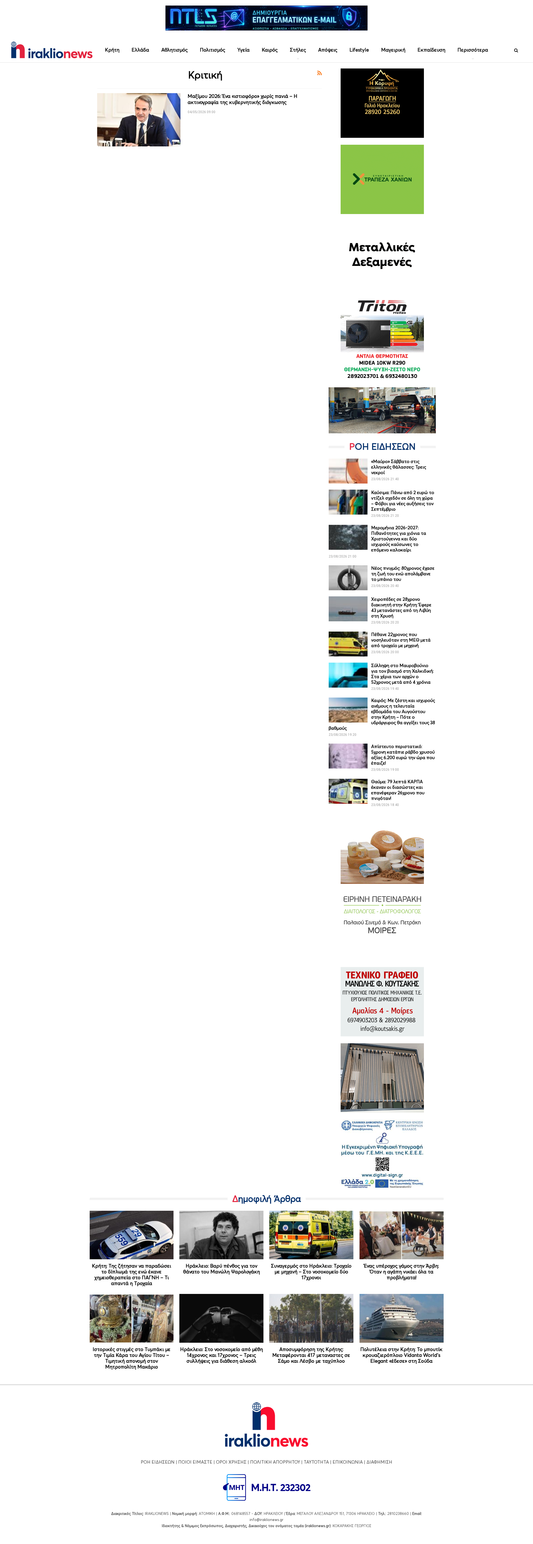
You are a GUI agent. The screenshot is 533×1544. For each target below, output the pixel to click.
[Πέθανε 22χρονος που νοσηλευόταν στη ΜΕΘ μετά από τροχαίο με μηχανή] (348, 644)
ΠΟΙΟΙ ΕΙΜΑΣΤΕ (195, 1462)
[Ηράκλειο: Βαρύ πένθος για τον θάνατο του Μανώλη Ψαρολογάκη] (221, 1235)
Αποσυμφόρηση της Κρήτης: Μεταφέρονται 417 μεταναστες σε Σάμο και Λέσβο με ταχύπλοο (311, 1355)
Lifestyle (359, 50)
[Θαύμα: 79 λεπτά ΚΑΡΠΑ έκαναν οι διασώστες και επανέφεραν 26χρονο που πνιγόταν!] (348, 791)
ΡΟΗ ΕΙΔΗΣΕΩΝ (158, 1462)
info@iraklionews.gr (266, 1519)
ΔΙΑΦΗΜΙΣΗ (379, 1462)
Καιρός (270, 50)
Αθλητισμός (174, 50)
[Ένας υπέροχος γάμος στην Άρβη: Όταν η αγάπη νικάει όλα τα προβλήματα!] (401, 1235)
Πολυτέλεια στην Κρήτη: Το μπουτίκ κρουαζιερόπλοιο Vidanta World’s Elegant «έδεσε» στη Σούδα (401, 1355)
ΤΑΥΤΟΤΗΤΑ (316, 1462)
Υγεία (243, 50)
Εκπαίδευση (431, 50)
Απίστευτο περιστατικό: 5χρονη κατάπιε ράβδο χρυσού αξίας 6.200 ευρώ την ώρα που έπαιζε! (403, 755)
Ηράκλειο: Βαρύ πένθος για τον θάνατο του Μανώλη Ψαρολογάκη (221, 1269)
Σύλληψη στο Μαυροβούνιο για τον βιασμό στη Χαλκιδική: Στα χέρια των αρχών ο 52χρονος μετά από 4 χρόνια (402, 674)
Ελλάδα (140, 50)
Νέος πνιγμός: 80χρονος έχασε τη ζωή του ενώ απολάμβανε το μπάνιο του (402, 573)
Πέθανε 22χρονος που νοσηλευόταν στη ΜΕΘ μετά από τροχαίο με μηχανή (401, 640)
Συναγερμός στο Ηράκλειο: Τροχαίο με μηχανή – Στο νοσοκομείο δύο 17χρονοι (311, 1271)
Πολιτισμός (212, 50)
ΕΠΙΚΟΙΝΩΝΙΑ (348, 1462)
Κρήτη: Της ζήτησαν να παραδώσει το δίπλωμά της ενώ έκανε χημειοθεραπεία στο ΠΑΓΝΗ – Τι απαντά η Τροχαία (131, 1274)
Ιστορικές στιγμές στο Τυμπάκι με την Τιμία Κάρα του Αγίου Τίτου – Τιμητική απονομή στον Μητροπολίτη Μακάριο (131, 1358)
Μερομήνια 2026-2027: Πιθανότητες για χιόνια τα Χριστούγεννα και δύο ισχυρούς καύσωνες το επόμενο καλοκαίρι (398, 539)
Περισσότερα (472, 50)
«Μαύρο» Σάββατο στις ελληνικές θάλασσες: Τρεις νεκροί (398, 467)
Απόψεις (327, 50)
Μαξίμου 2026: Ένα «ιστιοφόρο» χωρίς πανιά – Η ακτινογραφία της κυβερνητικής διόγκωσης (242, 99)
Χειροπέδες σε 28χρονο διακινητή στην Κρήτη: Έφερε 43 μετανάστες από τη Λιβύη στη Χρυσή (401, 607)
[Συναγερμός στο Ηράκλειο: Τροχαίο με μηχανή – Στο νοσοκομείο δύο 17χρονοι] (311, 1235)
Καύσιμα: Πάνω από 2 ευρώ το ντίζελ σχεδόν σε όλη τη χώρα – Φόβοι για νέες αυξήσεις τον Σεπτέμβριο (402, 501)
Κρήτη (112, 50)
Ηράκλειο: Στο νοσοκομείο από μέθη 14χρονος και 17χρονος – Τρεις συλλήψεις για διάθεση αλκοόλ (221, 1355)
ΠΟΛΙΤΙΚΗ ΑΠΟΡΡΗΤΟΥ (275, 1462)
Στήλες (298, 50)
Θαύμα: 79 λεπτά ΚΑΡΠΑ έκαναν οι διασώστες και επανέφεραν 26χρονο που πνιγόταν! (397, 790)
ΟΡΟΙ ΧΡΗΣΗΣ (231, 1462)
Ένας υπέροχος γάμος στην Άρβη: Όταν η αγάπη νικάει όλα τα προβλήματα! (401, 1271)
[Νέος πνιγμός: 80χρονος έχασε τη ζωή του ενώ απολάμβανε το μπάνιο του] (348, 577)
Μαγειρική (393, 50)
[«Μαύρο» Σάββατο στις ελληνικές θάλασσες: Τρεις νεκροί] (348, 471)
